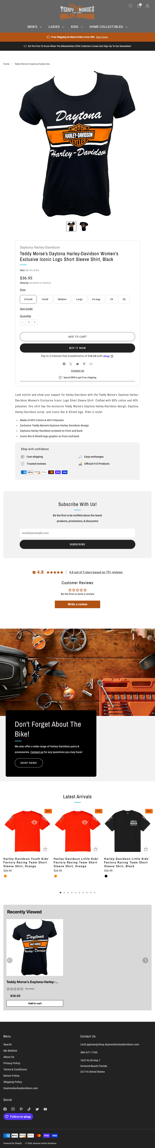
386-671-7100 (88, 1052)
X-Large (96, 299)
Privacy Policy (11, 1063)
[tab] (60, 892)
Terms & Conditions (15, 1069)
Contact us (36, 752)
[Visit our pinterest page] (21, 1109)
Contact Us (77, 370)
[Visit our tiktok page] (29, 1109)
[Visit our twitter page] (37, 1109)
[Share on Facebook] (64, 364)
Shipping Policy (12, 1081)
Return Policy (11, 1075)
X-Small (28, 299)
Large (79, 299)
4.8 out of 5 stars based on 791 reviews (95, 572)
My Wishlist (10, 1050)
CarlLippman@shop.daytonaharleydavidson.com (109, 1044)
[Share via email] (91, 364)
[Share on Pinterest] (84, 364)
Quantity (25, 316)
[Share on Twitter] (77, 364)
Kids (74, 27)
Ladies (54, 27)
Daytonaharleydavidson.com (20, 1088)
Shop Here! (28, 762)
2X (111, 299)
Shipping (24, 283)
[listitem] (77, 37)
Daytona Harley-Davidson (40, 247)
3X (124, 299)
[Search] (130, 6)
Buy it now (77, 348)
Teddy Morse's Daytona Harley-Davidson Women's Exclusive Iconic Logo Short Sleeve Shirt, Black (33, 982)
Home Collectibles (106, 27)
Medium (62, 299)
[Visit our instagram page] (13, 1109)
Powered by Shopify (12, 1143)
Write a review (77, 604)
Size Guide (26, 308)
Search (7, 1044)
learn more (102, 37)
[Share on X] (71, 364)
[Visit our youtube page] (45, 1109)
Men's (32, 27)
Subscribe (77, 544)
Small (45, 299)
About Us (8, 1056)
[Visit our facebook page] (5, 1109)
